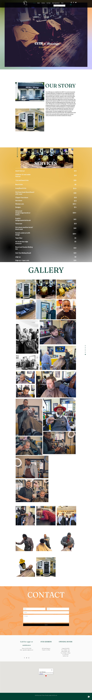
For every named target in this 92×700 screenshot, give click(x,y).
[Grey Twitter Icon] (26, 658)
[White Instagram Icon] (71, 2)
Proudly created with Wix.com (51, 695)
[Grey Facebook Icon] (24, 658)
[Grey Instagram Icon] (28, 658)
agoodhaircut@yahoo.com (28, 650)
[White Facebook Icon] (73, 2)
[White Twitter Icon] (76, 2)
